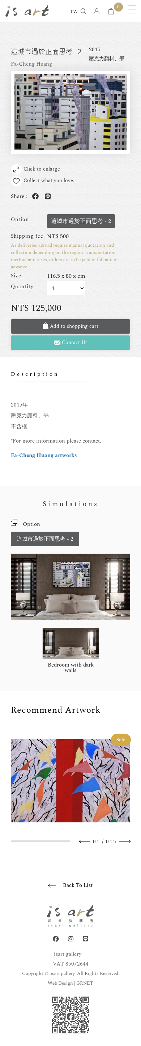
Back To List (78, 885)
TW (74, 12)
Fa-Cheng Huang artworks (44, 455)
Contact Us (73, 342)
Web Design (60, 983)
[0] (111, 12)
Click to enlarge (42, 169)
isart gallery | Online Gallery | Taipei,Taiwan (27, 11)
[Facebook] (56, 939)
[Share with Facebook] (34, 196)
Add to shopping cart (73, 326)
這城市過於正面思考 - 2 (45, 539)
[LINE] (85, 939)
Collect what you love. (49, 180)
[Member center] (97, 11)
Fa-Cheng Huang (31, 64)
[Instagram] (70, 939)
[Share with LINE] (46, 196)
